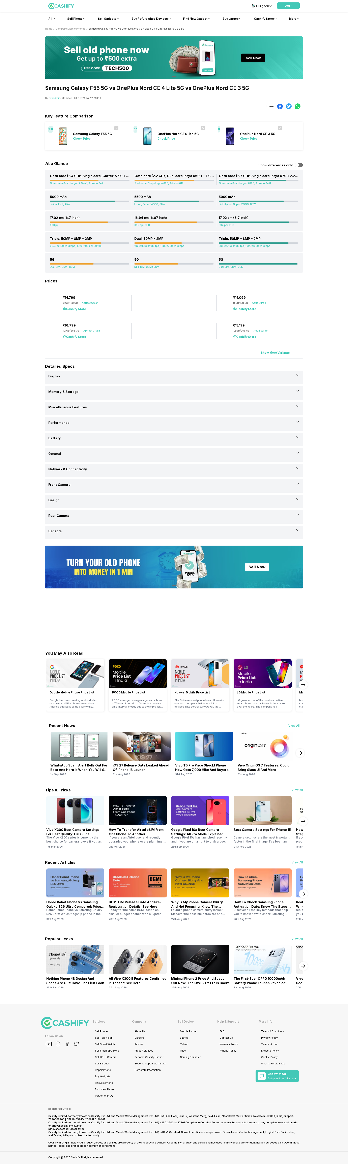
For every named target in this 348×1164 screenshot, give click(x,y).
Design (53, 500)
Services (99, 1021)
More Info (265, 1021)
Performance (58, 423)
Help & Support (228, 1021)
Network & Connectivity (67, 469)
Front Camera (59, 485)
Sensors (55, 531)
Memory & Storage (63, 392)
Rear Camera (58, 516)
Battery (54, 438)
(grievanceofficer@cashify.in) (66, 1128)
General (54, 454)
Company (139, 1021)
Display (54, 376)
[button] (288, 5)
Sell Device (186, 1021)
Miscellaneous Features (67, 407)
